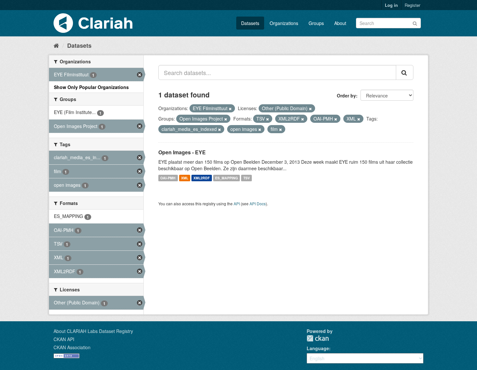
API (237, 203)
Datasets (250, 23)
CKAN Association (72, 347)
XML (184, 177)
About (340, 23)
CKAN (318, 338)
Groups (316, 23)
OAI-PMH (168, 177)
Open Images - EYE (182, 152)
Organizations (284, 23)
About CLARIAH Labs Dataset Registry (93, 331)
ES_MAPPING (226, 177)
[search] (404, 72)
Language (318, 348)
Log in (391, 5)
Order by (346, 95)
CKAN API (64, 339)
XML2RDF (201, 177)
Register (412, 5)
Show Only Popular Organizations (91, 87)
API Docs (258, 203)
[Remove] (230, 108)
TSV (246, 177)
